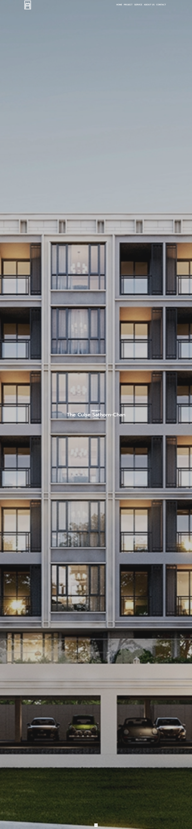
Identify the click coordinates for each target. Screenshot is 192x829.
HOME (119, 4)
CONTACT (161, 4)
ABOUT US (149, 4)
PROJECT (128, 4)
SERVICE (138, 4)
